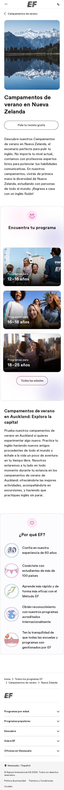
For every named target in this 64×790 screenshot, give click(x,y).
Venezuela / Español (18, 765)
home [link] (7, 679)
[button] (6, 4)
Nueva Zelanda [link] (49, 682)
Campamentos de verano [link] (23, 682)
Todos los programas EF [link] (28, 679)
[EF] (32, 4)
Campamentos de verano (23, 13)
